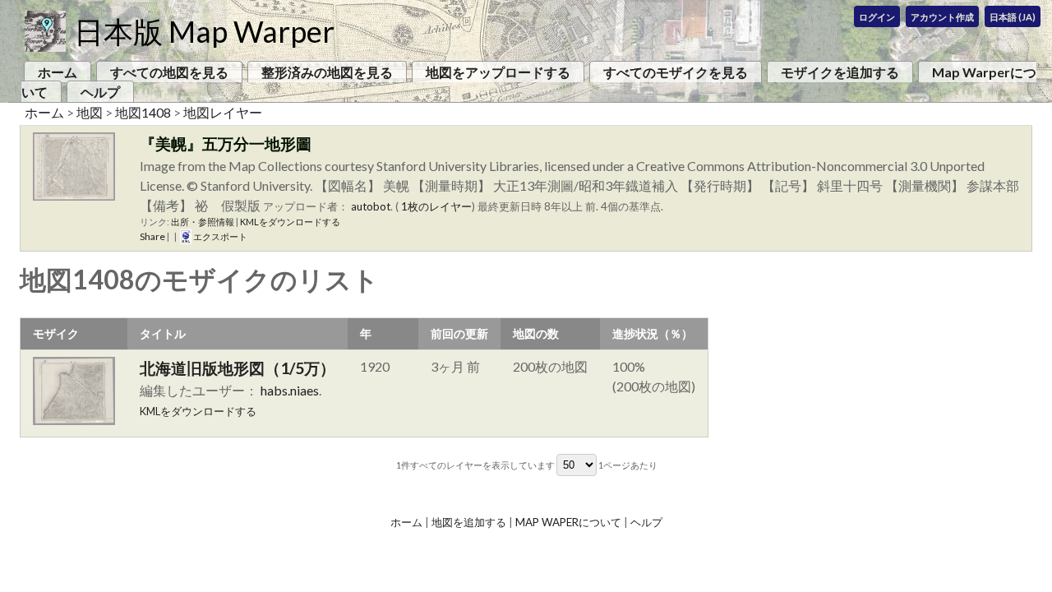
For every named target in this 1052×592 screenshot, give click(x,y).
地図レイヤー (222, 112)
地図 (89, 112)
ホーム (57, 72)
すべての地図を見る (169, 72)
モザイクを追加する (840, 72)
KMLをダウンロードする (290, 221)
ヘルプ (100, 91)
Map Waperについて (568, 522)
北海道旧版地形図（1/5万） (237, 367)
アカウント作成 (942, 17)
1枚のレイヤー (436, 206)
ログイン (877, 17)
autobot (370, 206)
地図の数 (536, 333)
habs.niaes (290, 390)
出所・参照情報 (202, 221)
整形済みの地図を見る (327, 72)
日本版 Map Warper (204, 31)
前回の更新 (459, 333)
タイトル (163, 333)
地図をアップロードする (498, 72)
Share (152, 236)
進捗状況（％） (652, 333)
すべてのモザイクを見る (675, 72)
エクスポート (219, 236)
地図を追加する (468, 522)
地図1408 (143, 112)
